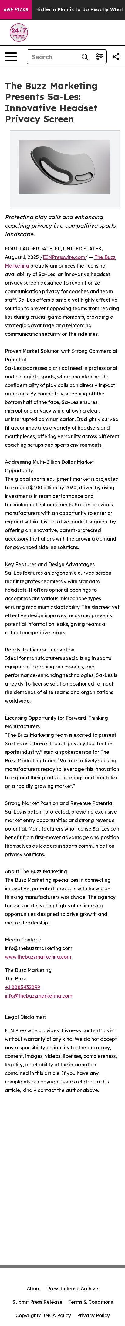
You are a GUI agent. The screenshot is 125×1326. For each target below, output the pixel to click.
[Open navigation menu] (11, 57)
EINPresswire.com (64, 257)
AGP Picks (16, 9)
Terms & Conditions (91, 1302)
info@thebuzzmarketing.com (38, 996)
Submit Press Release (37, 1302)
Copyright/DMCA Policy (43, 1315)
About (34, 1288)
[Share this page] (116, 57)
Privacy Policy (93, 1315)
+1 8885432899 (22, 987)
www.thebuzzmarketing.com (38, 957)
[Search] (84, 57)
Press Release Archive (72, 1288)
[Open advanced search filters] (99, 57)
